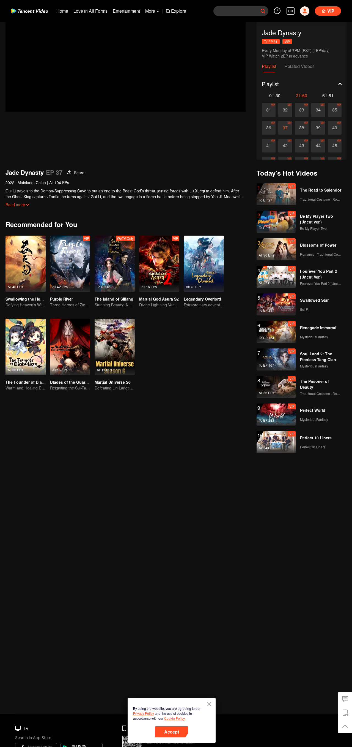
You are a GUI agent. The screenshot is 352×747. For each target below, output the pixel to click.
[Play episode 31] (269, 110)
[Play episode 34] (318, 110)
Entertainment (126, 11)
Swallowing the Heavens (28, 299)
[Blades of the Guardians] (70, 347)
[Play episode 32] (285, 110)
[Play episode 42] (285, 145)
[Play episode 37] (285, 128)
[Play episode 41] (269, 145)
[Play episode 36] (269, 128)
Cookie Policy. (174, 718)
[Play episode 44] (318, 145)
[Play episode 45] (335, 145)
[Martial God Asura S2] (159, 264)
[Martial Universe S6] (115, 347)
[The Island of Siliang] (115, 264)
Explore (178, 11)
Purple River (61, 299)
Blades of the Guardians (73, 382)
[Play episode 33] (302, 110)
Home (62, 11)
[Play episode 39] (318, 128)
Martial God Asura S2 (159, 299)
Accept (171, 732)
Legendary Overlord (202, 299)
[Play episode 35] (335, 110)
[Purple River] (70, 264)
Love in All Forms (90, 11)
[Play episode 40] (335, 128)
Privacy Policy (143, 713)
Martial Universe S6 (113, 382)
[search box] (263, 11)
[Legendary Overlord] (204, 264)
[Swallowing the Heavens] (26, 264)
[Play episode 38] (302, 128)
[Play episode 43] (302, 145)
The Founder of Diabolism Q (32, 382)
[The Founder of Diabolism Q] (26, 347)
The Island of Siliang (114, 299)
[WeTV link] (29, 11)
